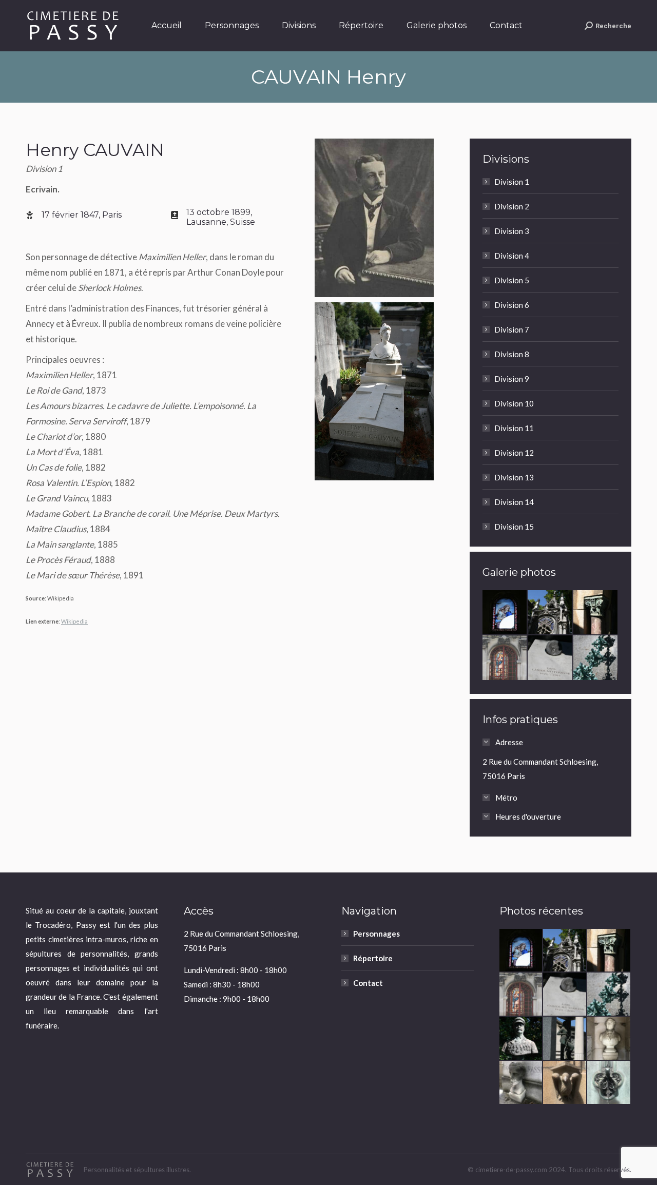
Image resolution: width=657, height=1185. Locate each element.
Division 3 (511, 231)
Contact (368, 982)
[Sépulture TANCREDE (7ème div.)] (609, 1083)
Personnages (376, 933)
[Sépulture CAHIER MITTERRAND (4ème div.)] (550, 658)
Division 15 (514, 526)
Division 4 (511, 255)
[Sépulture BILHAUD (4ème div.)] (596, 658)
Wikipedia (74, 621)
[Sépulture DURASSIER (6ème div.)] (521, 1083)
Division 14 (514, 502)
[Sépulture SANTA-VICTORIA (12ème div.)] (505, 658)
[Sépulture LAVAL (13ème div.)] (565, 1039)
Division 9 (511, 378)
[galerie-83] (550, 612)
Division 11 (514, 428)
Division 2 (511, 206)
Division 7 (511, 329)
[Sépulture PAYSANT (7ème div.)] (521, 1039)
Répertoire (373, 958)
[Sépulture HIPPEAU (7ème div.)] (609, 1039)
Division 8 (511, 354)
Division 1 (511, 181)
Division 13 (514, 477)
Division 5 (511, 280)
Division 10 (514, 403)
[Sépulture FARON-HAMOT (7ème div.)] (565, 1083)
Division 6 (511, 304)
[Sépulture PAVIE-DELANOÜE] (505, 612)
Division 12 (514, 452)
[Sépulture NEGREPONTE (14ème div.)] (596, 612)
